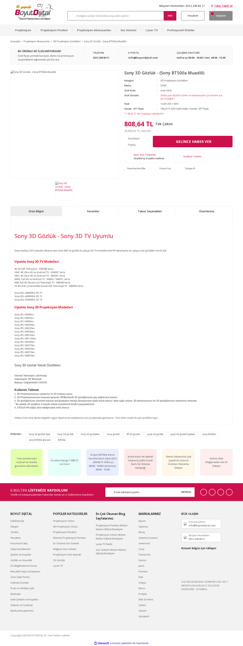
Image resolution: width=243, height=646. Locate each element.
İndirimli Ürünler (19, 582)
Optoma (143, 526)
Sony (141, 549)
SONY (163, 85)
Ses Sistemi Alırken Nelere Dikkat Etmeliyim (111, 551)
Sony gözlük (113, 434)
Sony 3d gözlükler (90, 434)
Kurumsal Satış (19, 543)
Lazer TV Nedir (104, 544)
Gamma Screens (148, 537)
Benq (142, 532)
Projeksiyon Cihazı (63, 521)
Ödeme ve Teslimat (21, 605)
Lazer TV (58, 565)
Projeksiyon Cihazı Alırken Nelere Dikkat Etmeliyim (111, 536)
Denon (142, 560)
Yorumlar (93, 211)
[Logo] (32, 12)
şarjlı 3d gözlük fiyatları (182, 434)
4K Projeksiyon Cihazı (65, 526)
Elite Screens (146, 599)
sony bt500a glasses (40, 440)
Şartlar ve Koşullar (20, 554)
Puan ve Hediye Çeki (22, 588)
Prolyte (143, 594)
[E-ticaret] (121, 643)
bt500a (61, 440)
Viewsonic (144, 543)
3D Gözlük (59, 560)
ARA (170, 15)
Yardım (14, 532)
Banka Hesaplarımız (22, 610)
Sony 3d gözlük (65, 434)
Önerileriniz (207, 211)
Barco (142, 588)
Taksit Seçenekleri (150, 211)
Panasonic (145, 554)
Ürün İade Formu (20, 577)
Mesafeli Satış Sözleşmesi (25, 571)
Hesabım (15, 537)
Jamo (141, 565)
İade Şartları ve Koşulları (24, 599)
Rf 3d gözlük (133, 434)
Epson (142, 521)
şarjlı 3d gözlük (155, 434)
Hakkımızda (17, 521)
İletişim (14, 526)
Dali (141, 577)
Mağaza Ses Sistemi (64, 549)
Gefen (142, 605)
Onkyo (142, 582)
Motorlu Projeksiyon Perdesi (69, 537)
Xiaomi (142, 610)
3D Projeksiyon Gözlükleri (174, 80)
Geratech (144, 616)
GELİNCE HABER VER (193, 141)
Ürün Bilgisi (36, 211)
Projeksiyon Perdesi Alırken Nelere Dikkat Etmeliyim (112, 527)
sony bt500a (209, 434)
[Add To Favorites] (134, 168)
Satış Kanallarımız (20, 549)
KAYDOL (186, 492)
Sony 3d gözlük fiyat (39, 434)
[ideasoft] (101, 643)
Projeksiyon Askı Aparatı (67, 554)
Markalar (15, 594)
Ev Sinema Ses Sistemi (66, 543)
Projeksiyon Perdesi (64, 532)
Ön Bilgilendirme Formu (23, 565)
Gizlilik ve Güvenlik (21, 560)
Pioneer (143, 571)
